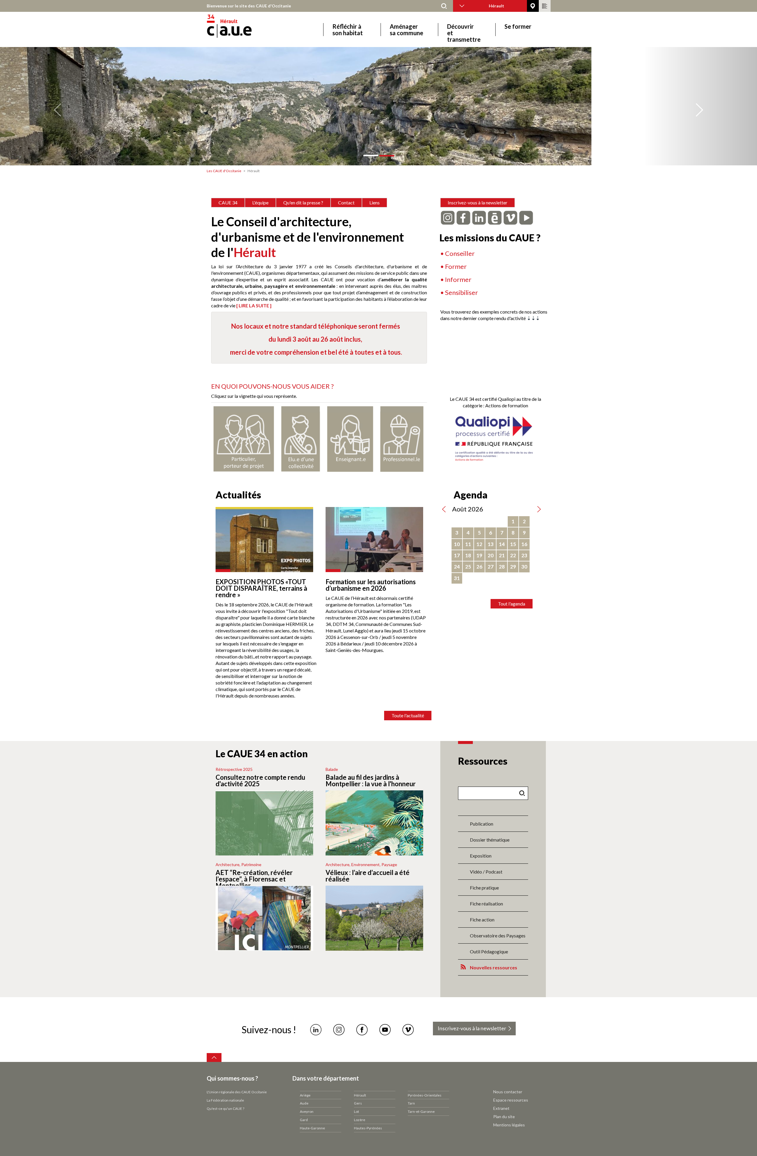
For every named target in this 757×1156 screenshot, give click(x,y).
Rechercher (444, 6)
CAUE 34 (228, 202)
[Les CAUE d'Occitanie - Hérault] (246, 29)
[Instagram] (447, 217)
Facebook (362, 1029)
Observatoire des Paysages (497, 935)
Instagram (338, 1029)
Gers (358, 1103)
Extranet (501, 1108)
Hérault (360, 1095)
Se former (517, 26)
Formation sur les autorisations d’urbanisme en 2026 (371, 585)
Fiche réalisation (486, 903)
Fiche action (482, 919)
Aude (304, 1103)
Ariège (305, 1095)
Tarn (411, 1103)
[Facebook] (463, 217)
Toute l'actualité (408, 715)
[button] (57, 106)
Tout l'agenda (511, 603)
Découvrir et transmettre (464, 29)
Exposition (480, 855)
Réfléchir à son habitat (347, 29)
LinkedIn (315, 1029)
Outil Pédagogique (489, 951)
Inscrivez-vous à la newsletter (477, 202)
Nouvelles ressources (493, 967)
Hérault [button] (496, 5)
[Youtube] (526, 217)
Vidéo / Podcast (486, 871)
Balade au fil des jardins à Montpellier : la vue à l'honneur (371, 780)
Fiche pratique (484, 887)
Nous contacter (507, 1091)
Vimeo (408, 1029)
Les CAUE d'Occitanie (224, 171)
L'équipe (260, 202)
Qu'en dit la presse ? (303, 202)
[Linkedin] (479, 217)
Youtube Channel (385, 1029)
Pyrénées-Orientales (424, 1095)
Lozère (359, 1120)
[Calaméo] (494, 217)
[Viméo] (510, 217)
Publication (481, 823)
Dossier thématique (489, 839)
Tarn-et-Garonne (421, 1111)
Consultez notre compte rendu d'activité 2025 (260, 780)
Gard (304, 1120)
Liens (374, 202)
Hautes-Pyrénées (368, 1128)
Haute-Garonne (312, 1128)
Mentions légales (509, 1124)
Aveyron (306, 1111)
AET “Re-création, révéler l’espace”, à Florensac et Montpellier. (254, 878)
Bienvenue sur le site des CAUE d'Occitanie (249, 5)
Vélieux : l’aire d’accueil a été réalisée (368, 875)
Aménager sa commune (406, 29)
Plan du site (504, 1116)
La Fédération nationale (225, 1100)
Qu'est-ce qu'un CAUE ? (225, 1108)
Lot (356, 1111)
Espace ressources (510, 1099)
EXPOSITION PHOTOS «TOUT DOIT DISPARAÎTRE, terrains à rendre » (261, 588)
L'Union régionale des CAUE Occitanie (237, 1092)
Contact (346, 202)
